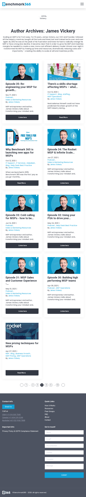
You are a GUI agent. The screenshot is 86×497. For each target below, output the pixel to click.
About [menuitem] (47, 417)
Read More (63, 117)
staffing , (66, 94)
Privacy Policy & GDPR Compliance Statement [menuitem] (20, 431)
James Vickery (14, 102)
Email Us (8, 407)
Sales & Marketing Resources (18, 100)
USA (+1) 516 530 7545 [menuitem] (11, 415)
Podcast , (10, 97)
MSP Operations (54, 96)
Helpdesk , (31, 163)
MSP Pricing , (11, 356)
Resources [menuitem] (49, 408)
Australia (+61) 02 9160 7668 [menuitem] (13, 420)
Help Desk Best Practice (21, 165)
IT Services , (21, 163)
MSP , (8, 353)
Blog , (60, 94)
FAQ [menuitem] (46, 414)
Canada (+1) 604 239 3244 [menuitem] (12, 417)
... (29, 385)
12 (58, 385)
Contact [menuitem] (48, 420)
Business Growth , (23, 353)
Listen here (22, 117)
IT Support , (52, 94)
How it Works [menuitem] (50, 406)
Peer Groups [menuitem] (50, 411)
